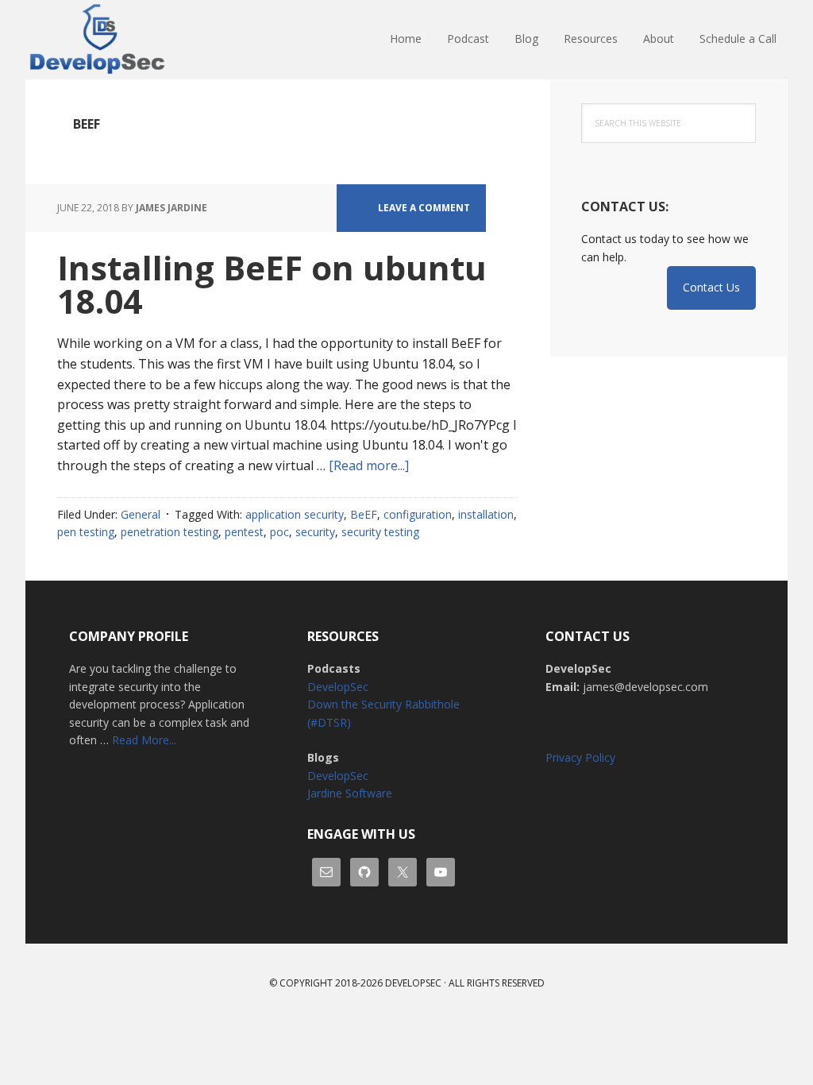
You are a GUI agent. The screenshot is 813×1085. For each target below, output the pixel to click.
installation (486, 514)
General (140, 514)
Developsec (413, 983)
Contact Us (711, 287)
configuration (417, 514)
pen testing (85, 531)
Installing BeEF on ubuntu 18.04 (272, 284)
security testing (380, 531)
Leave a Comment (424, 207)
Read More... (144, 739)
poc (279, 531)
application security (294, 514)
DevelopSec (128, 39)
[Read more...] (369, 465)
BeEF (363, 514)
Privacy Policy (580, 757)
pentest (244, 531)
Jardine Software (349, 793)
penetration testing (169, 531)
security (315, 531)
